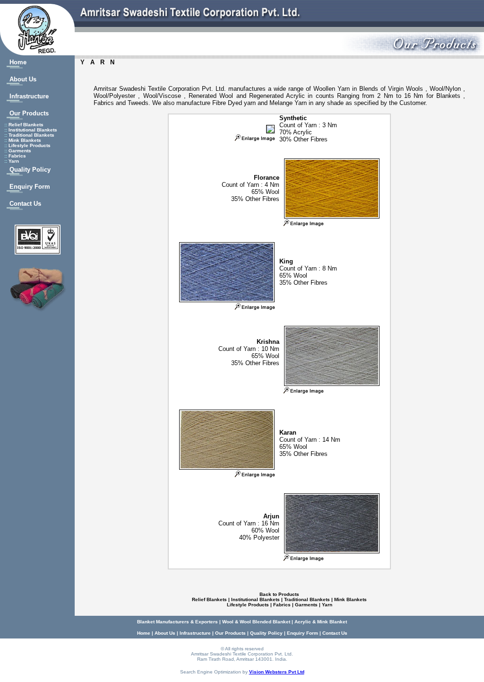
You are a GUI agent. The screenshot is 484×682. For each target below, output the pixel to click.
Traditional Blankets (31, 135)
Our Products (29, 113)
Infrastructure (29, 96)
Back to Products (279, 594)
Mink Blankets (25, 140)
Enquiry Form (29, 186)
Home (17, 62)
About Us (22, 79)
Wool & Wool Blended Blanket (256, 621)
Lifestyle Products (30, 145)
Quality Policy (30, 169)
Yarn (14, 161)
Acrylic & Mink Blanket (320, 621)
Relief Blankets (26, 124)
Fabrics (17, 155)
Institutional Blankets (33, 129)
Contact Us (25, 203)
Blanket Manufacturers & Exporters (177, 621)
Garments (20, 150)
